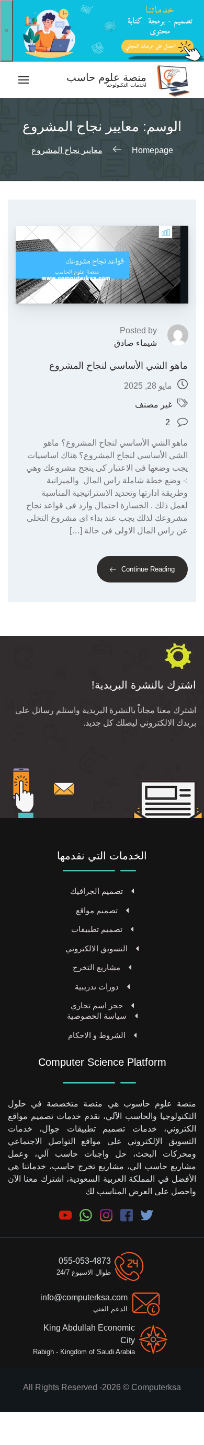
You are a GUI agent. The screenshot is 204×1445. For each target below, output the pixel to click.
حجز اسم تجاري (97, 1005)
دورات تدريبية (97, 986)
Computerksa (156, 1387)
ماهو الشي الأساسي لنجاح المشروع (118, 365)
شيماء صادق (135, 343)
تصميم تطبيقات (96, 929)
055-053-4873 (85, 1260)
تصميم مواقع (97, 910)
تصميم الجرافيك (96, 891)
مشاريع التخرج (96, 967)
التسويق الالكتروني (96, 948)
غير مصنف (153, 404)
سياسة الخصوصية (97, 1015)
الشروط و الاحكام (97, 1035)
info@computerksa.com (84, 1297)
